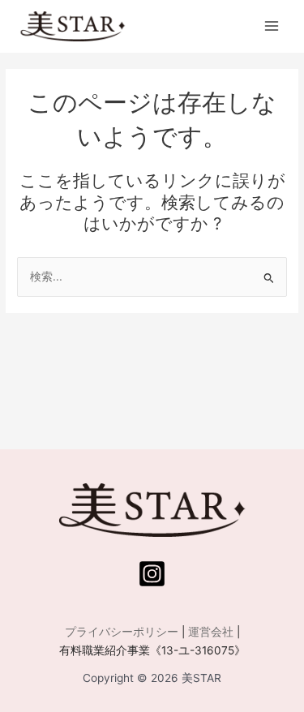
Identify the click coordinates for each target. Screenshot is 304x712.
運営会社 (210, 631)
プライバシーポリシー (121, 631)
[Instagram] (152, 574)
